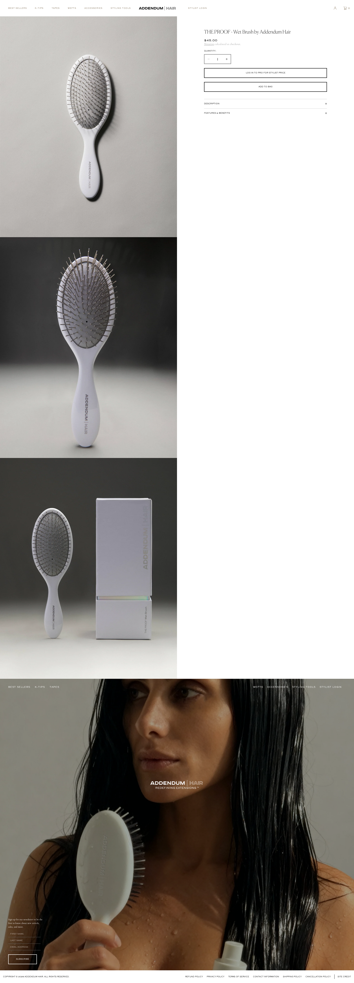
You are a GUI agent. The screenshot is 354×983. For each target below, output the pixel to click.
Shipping (209, 44)
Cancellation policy (318, 977)
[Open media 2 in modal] (88, 347)
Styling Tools (121, 8)
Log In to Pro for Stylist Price (265, 73)
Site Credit (344, 977)
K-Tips (39, 8)
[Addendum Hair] (157, 8)
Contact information (266, 977)
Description (211, 103)
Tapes (56, 8)
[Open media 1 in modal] (88, 126)
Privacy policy (215, 977)
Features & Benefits (217, 113)
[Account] (335, 8)
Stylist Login (197, 8)
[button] (345, 8)
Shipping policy (292, 977)
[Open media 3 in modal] (88, 568)
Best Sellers (17, 8)
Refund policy (194, 977)
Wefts (72, 8)
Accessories (93, 8)
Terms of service (238, 977)
